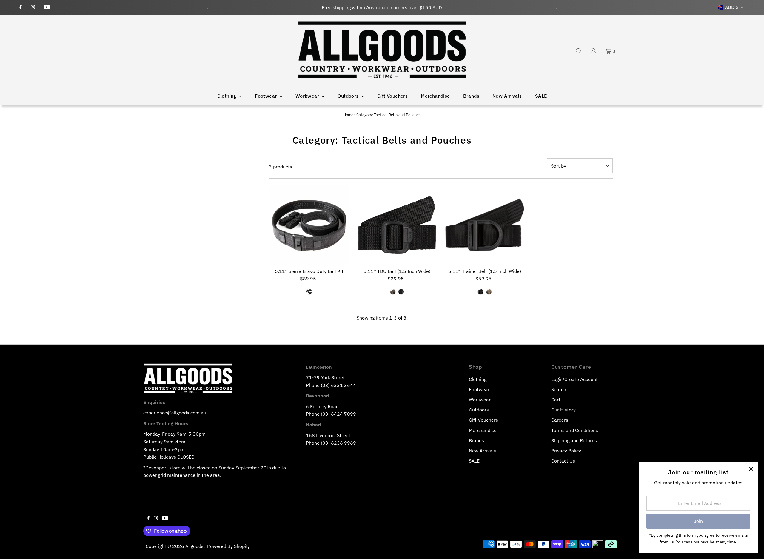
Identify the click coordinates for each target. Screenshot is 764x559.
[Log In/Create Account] (593, 51)
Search (558, 389)
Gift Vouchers (392, 96)
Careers (559, 420)
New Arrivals (507, 96)
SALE (541, 96)
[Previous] (208, 7)
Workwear (308, 96)
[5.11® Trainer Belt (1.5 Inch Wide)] (485, 225)
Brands (471, 96)
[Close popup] (751, 468)
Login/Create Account (574, 379)
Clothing (227, 96)
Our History (563, 410)
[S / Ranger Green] (393, 292)
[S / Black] (309, 292)
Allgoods (194, 546)
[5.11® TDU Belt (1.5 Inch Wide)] (397, 225)
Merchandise (435, 96)
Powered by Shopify (228, 546)
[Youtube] (46, 7)
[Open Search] (578, 51)
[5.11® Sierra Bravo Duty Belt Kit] (309, 225)
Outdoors (349, 96)
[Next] (556, 7)
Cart (555, 400)
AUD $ (732, 7)
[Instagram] (32, 7)
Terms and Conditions (574, 430)
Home (348, 114)
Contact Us (563, 461)
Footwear (266, 96)
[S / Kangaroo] (489, 292)
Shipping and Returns (574, 440)
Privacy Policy (566, 451)
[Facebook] (20, 7)
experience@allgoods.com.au (174, 413)
